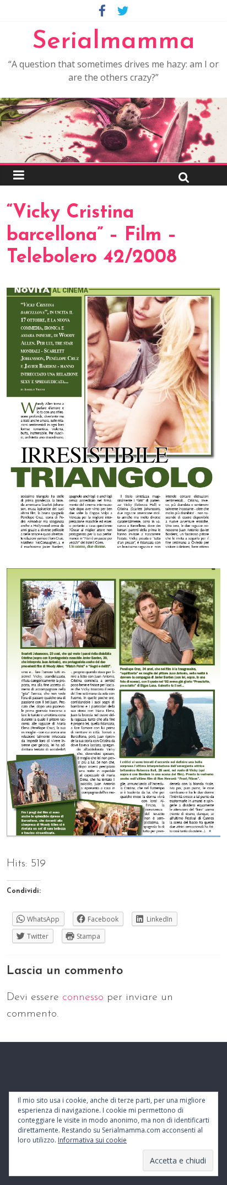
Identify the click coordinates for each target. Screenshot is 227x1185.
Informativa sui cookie (92, 1140)
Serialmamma (113, 42)
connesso (83, 997)
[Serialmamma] (113, 104)
